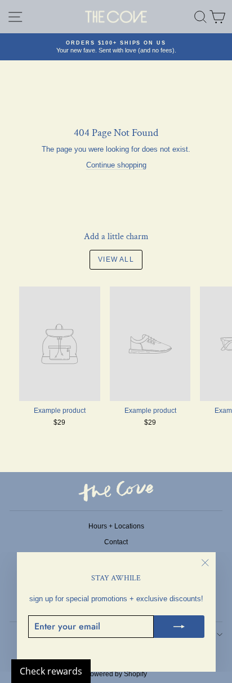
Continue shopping (116, 165)
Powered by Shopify (116, 674)
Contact (116, 542)
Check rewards (51, 671)
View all (116, 259)
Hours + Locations (116, 526)
